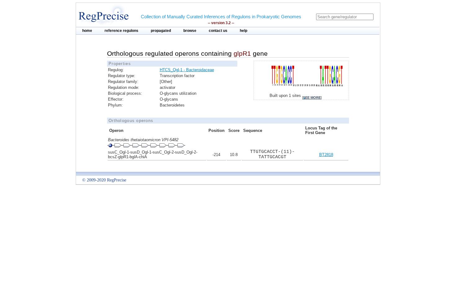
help (243, 31)
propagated (161, 31)
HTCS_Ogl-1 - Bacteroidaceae (187, 69)
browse (189, 31)
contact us (218, 31)
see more (312, 97)
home (87, 31)
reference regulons (121, 31)
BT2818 (326, 154)
